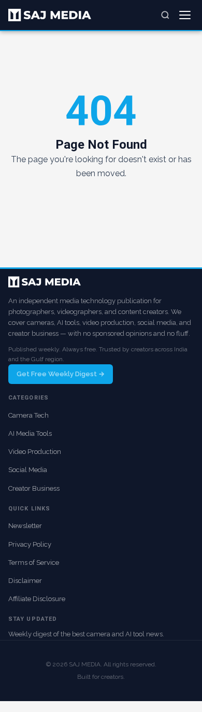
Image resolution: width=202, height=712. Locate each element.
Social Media (27, 470)
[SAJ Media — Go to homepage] (49, 15)
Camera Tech (28, 415)
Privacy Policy (29, 544)
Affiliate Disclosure (36, 599)
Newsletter (25, 526)
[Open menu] (185, 15)
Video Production (34, 451)
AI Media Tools (30, 433)
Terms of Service (33, 562)
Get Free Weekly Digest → (61, 374)
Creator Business (34, 488)
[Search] (165, 15)
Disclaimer (25, 581)
